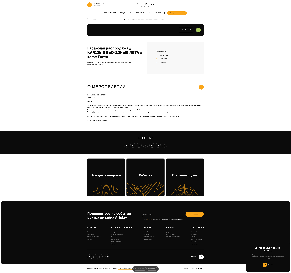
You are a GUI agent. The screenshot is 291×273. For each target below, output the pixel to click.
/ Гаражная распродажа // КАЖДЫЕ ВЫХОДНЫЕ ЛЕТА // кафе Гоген (149, 19)
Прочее (113, 244)
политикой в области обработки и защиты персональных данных (268, 257)
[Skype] (151, 145)
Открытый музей (181, 174)
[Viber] (158, 145)
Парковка (193, 236)
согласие (149, 219)
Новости (89, 239)
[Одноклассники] (139, 145)
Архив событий (148, 239)
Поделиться (151, 268)
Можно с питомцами (196, 239)
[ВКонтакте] (132, 145)
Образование (115, 239)
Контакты (158, 13)
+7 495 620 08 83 (99, 3)
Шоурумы (114, 232)
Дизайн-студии (115, 236)
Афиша (131, 13)
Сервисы (193, 241)
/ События (128, 19)
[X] (145, 145)
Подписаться (194, 214)
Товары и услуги (110, 13)
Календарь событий (149, 236)
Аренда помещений (104, 174)
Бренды (122, 13)
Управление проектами (93, 236)
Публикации (90, 234)
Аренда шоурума (170, 234)
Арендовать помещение (177, 13)
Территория (140, 13)
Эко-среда (194, 234)
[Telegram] (126, 145)
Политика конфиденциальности (127, 268)
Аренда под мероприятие (173, 236)
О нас (149, 13)
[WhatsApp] (164, 145)
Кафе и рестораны (116, 241)
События (139, 174)
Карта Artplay (194, 244)
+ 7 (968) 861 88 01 (164, 59)
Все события (147, 232)
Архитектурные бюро (117, 234)
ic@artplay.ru (162, 62)
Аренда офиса (170, 232)
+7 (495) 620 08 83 (164, 55)
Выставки (146, 234)
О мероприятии (139, 268)
